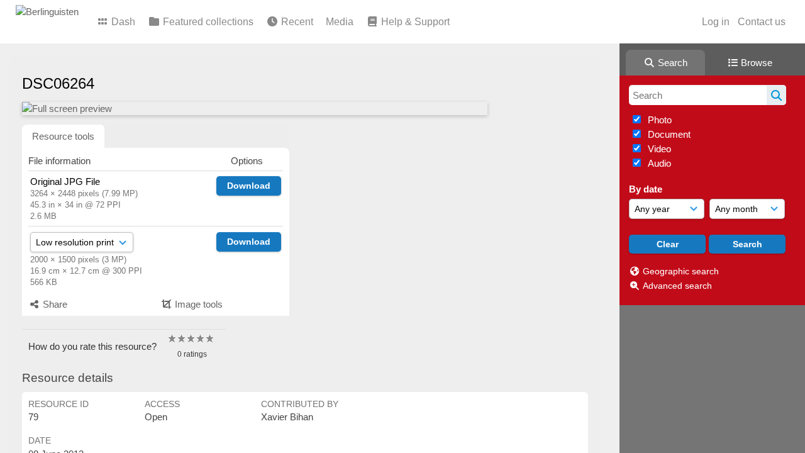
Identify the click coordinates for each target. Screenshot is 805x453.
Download (248, 186)
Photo (658, 120)
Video (658, 148)
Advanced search (677, 286)
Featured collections (206, 21)
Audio (658, 163)
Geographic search (681, 271)
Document (668, 134)
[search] (707, 95)
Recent (296, 21)
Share (53, 304)
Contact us (762, 21)
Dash (122, 21)
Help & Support (414, 21)
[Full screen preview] (254, 108)
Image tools (197, 304)
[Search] (776, 95)
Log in (716, 21)
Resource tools (63, 136)
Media (339, 21)
